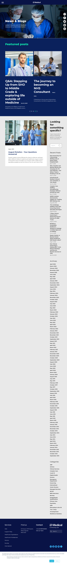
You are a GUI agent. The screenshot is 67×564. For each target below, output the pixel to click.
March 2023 (53, 310)
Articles (52, 467)
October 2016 (54, 389)
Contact (39, 525)
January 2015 (53, 424)
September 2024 (54, 285)
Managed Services (55, 489)
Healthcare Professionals (11, 537)
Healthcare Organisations (11, 534)
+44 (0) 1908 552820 (41, 528)
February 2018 (54, 383)
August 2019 (53, 376)
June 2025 (53, 274)
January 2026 (54, 268)
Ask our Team (40, 530)
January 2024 (54, 295)
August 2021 (53, 341)
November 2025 (54, 270)
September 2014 (54, 433)
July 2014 (52, 435)
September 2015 (54, 408)
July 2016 (52, 395)
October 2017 (54, 385)
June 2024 (53, 289)
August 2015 (53, 410)
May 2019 (52, 380)
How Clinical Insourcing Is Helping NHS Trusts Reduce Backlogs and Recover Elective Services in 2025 (55, 249)
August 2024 (53, 287)
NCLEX (52, 491)
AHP (51, 464)
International (53, 485)
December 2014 (54, 426)
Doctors (52, 477)
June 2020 (53, 366)
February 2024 (54, 293)
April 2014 (53, 441)
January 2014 (53, 447)
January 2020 (54, 374)
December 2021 (54, 333)
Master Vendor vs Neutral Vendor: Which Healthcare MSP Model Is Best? (55, 239)
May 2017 (52, 387)
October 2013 (53, 453)
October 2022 (54, 316)
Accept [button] (52, 561)
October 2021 (53, 337)
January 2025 (53, 280)
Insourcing (53, 483)
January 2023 (53, 314)
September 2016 (54, 391)
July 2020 (52, 364)
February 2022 (54, 328)
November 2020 (54, 355)
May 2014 (52, 439)
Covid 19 (52, 473)
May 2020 (52, 368)
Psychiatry (53, 503)
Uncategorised (54, 511)
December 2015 (54, 403)
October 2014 (54, 430)
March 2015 (53, 420)
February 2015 (54, 422)
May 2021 (52, 343)
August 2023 (53, 301)
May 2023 (52, 308)
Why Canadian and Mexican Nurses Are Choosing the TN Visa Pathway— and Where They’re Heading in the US (55, 170)
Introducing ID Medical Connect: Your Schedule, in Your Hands (55, 181)
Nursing (52, 495)
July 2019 (52, 378)
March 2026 (53, 266)
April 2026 (53, 264)
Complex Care (54, 471)
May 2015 (52, 416)
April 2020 (53, 370)
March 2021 (53, 347)
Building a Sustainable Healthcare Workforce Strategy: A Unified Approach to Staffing (55, 228)
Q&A (51, 505)
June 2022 (53, 320)
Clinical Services (54, 469)
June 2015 (52, 414)
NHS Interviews (54, 493)
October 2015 (53, 405)
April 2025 (53, 278)
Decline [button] (57, 561)
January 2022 (53, 330)
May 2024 (52, 291)
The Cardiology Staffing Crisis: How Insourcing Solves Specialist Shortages (56, 208)
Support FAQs (8, 531)
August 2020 (53, 362)
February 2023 (54, 312)
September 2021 (54, 339)
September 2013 (54, 455)
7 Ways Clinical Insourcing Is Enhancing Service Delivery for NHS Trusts (55, 217)
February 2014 (54, 445)
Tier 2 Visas (53, 509)
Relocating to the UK (56, 507)
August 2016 (53, 393)
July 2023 (52, 303)
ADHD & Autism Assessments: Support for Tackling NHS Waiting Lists (56, 199)
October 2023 (54, 299)
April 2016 (52, 397)
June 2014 (53, 437)
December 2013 (54, 449)
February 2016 (54, 401)
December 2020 (54, 353)
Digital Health (54, 475)
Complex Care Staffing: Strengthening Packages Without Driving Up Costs (55, 190)
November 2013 (54, 451)
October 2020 (54, 358)
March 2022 (53, 326)
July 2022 (52, 318)
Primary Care (53, 501)
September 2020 (54, 360)
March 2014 (53, 443)
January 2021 (53, 351)
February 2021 (54, 349)
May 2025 (52, 276)
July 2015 (52, 412)
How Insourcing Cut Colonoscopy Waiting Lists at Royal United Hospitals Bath (55, 159)
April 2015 (52, 418)
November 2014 (54, 428)
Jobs (6, 528)
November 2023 (54, 297)
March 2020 (53, 372)
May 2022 (52, 322)
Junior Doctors (54, 487)
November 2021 (54, 335)
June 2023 (53, 305)
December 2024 (54, 283)
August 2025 (53, 272)
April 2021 (52, 345)
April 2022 (53, 324)
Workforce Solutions (56, 513)
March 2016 (53, 399)
